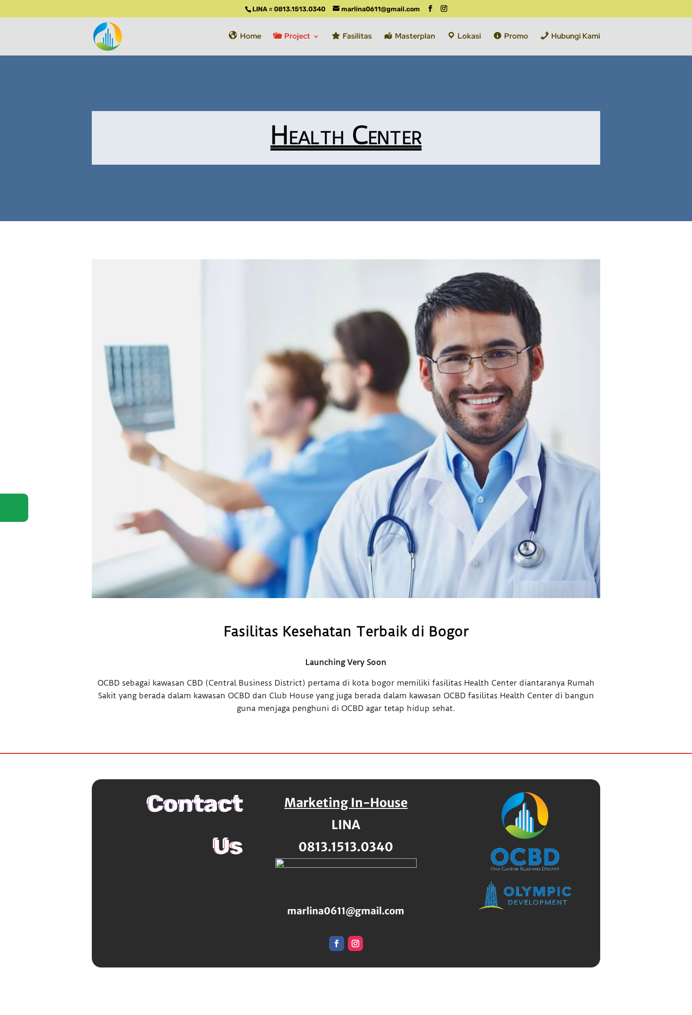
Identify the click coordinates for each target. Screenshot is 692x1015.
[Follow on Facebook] (336, 943)
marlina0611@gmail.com (345, 911)
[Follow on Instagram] (355, 943)
